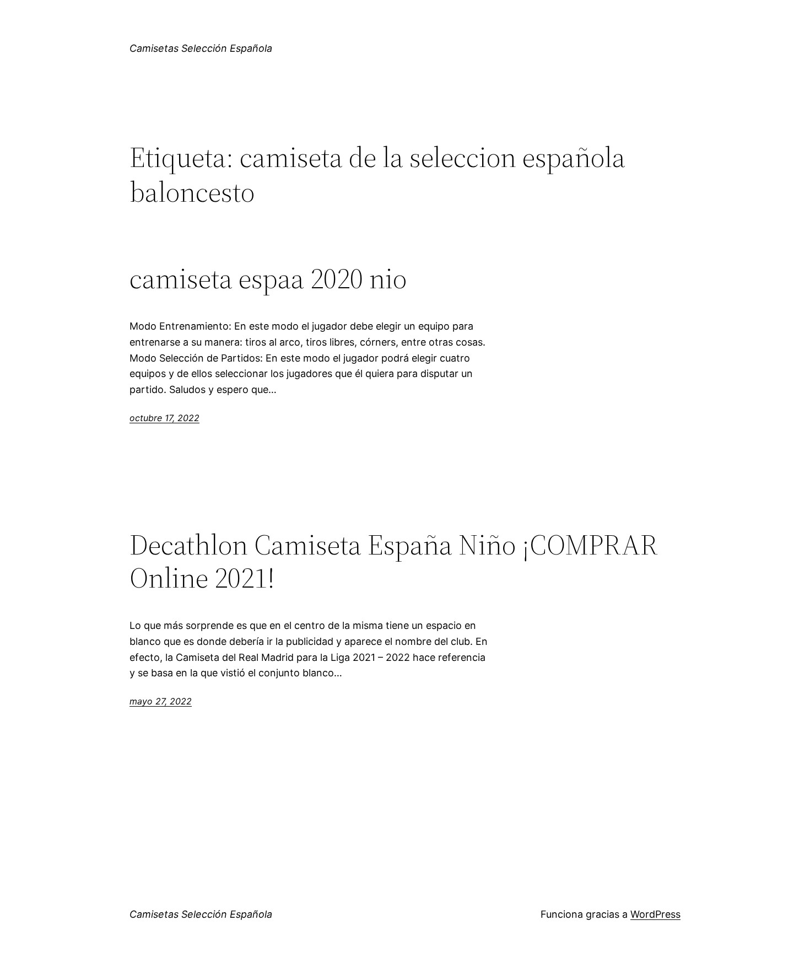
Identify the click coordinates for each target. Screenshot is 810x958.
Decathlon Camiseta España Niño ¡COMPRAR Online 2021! (393, 561)
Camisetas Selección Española (200, 48)
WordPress (655, 914)
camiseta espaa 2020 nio (268, 278)
